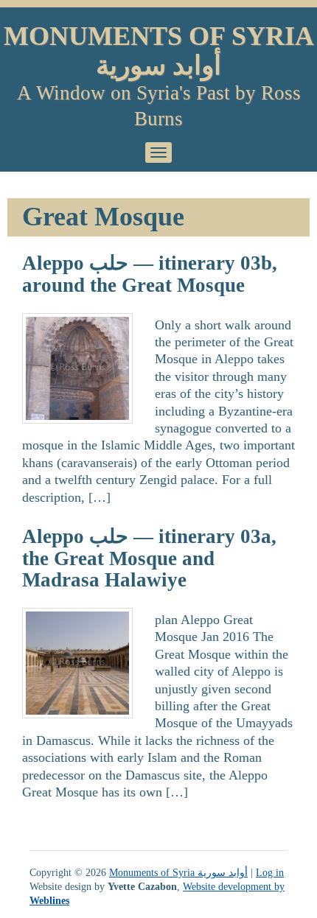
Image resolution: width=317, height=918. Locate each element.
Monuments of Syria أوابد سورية (159, 50)
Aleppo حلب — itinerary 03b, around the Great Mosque (149, 274)
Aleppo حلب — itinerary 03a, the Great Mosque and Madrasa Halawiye (149, 558)
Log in (270, 872)
